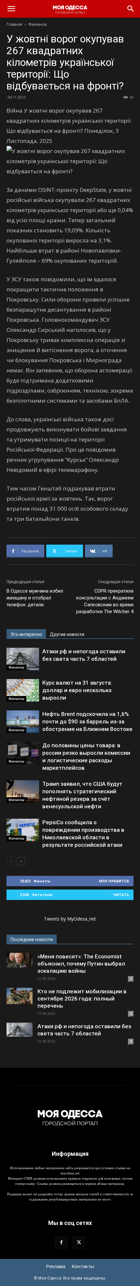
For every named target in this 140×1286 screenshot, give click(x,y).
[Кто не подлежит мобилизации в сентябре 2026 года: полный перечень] (20, 996)
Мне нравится (114, 880)
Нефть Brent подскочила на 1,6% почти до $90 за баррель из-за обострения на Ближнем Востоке (87, 721)
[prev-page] (11, 861)
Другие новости (67, 634)
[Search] (131, 9)
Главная (14, 24)
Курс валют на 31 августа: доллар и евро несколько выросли (77, 690)
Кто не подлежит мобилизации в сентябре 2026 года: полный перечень (82, 998)
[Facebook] (61, 1242)
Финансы (37, 24)
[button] (11, 9)
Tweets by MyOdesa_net (70, 919)
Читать (121, 894)
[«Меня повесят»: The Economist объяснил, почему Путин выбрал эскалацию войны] (20, 960)
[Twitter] (78, 1242)
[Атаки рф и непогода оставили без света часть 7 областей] (23, 659)
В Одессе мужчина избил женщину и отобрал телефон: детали (35, 598)
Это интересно (26, 634)
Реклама (55, 1266)
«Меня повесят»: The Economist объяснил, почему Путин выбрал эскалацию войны (81, 963)
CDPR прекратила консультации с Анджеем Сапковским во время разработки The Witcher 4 (104, 601)
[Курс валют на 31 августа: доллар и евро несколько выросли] (23, 690)
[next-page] (21, 861)
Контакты (83, 1266)
